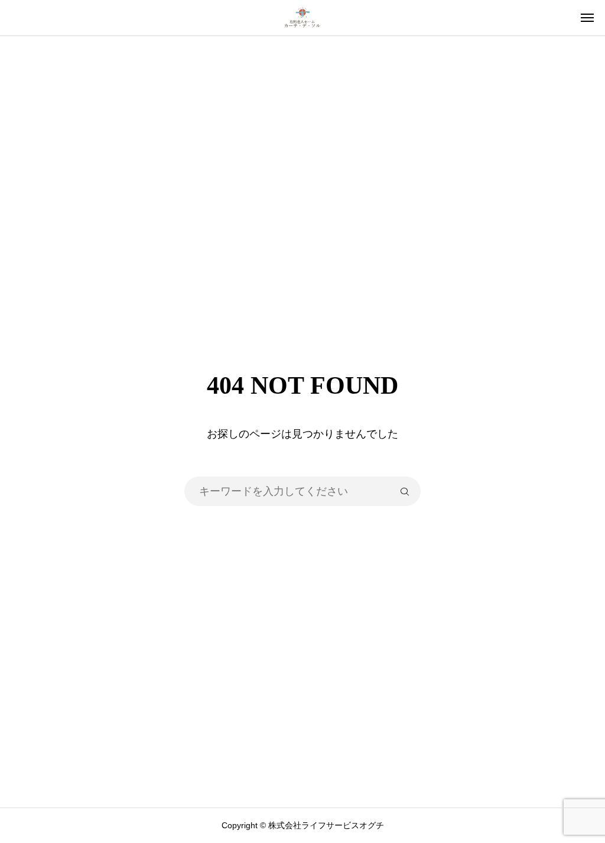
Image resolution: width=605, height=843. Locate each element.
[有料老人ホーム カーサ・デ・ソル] (302, 17)
